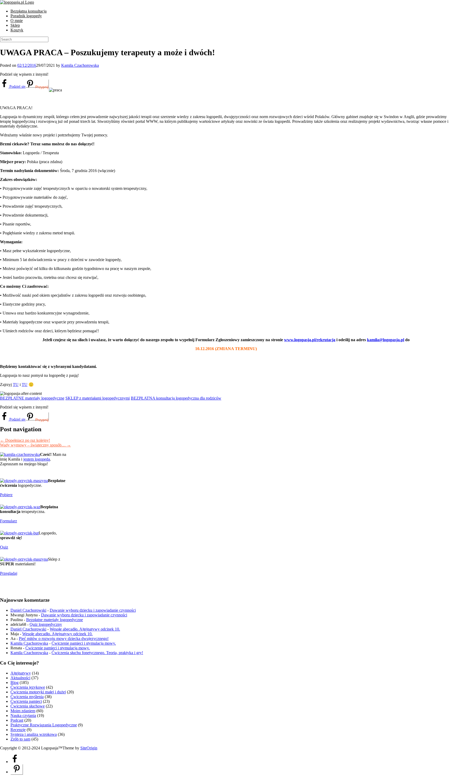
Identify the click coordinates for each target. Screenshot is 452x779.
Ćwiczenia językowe (27, 687)
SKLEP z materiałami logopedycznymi (97, 398)
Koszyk (16, 30)
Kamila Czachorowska (80, 65)
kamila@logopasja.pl (385, 340)
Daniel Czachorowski (28, 610)
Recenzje (18, 729)
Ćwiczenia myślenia (27, 696)
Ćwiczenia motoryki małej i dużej (38, 692)
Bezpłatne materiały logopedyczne (54, 619)
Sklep (15, 25)
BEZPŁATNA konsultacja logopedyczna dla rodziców (176, 398)
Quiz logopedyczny (46, 624)
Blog (14, 682)
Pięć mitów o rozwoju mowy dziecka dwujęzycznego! (64, 638)
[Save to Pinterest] (16, 769)
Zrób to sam (20, 739)
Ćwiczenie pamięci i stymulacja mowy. (84, 643)
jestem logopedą (36, 459)
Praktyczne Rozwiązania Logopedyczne (43, 725)
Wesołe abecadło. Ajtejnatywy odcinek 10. (85, 629)
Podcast (16, 720)
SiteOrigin (88, 748)
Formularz (8, 521)
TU (16, 384)
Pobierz (6, 495)
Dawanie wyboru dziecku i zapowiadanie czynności (93, 610)
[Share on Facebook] (14, 761)
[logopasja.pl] (17, 2)
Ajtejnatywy (20, 673)
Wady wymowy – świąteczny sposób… (35, 445)
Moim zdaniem (22, 711)
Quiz (4, 547)
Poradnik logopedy (26, 16)
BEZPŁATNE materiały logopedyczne (32, 398)
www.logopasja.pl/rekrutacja (309, 340)
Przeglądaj (8, 573)
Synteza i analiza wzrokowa (33, 734)
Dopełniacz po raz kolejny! (25, 440)
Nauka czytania (23, 715)
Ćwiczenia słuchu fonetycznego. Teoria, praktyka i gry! (97, 652)
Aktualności (20, 678)
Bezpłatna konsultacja (28, 11)
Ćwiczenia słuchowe (27, 706)
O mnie (16, 20)
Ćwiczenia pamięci (26, 701)
